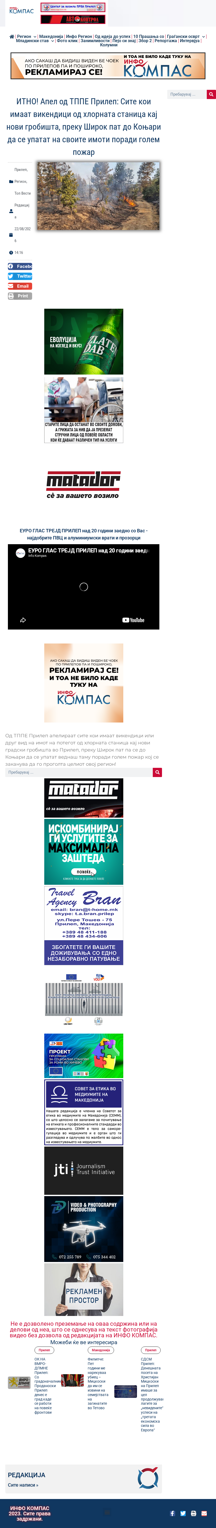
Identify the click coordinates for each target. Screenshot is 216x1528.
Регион (24, 37)
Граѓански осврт (183, 37)
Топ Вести (22, 193)
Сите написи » (23, 1485)
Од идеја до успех (112, 37)
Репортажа (166, 41)
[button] (20, 266)
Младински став (32, 41)
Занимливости (95, 41)
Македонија (101, 1350)
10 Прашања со (148, 37)
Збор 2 (145, 41)
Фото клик (67, 41)
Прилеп (20, 169)
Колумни (108, 45)
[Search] (157, 772)
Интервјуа (190, 41)
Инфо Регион (79, 37)
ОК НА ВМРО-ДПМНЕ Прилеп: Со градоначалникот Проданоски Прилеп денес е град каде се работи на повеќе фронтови (50, 1385)
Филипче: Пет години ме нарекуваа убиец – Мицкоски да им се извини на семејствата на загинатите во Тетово (98, 1383)
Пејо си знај (124, 41)
